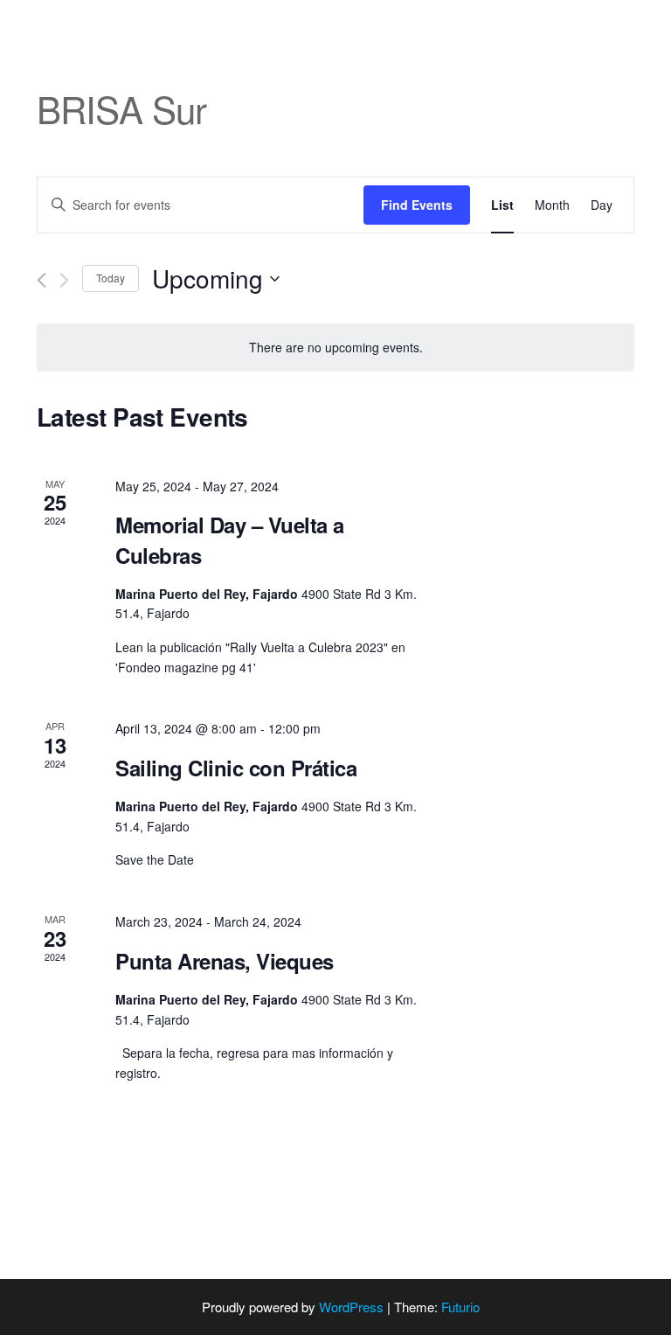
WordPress (351, 1306)
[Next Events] (64, 280)
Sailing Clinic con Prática (236, 767)
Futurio (460, 1306)
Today (110, 277)
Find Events (417, 204)
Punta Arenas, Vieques (224, 961)
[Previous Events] (41, 280)
